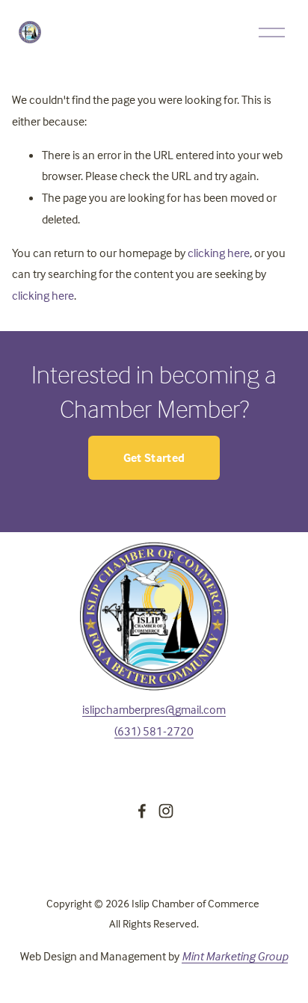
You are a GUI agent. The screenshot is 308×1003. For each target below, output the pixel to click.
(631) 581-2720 (154, 730)
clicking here (219, 252)
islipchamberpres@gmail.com (154, 709)
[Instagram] (165, 810)
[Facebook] (142, 810)
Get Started (154, 457)
